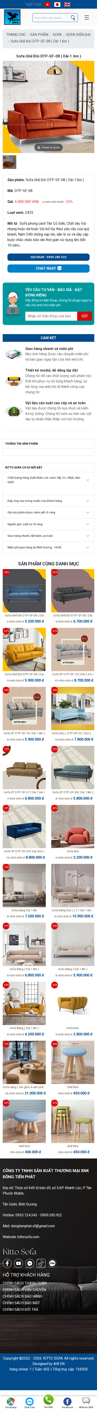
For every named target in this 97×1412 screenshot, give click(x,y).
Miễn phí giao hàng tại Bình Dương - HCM (34, 547)
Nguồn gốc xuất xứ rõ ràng (25, 524)
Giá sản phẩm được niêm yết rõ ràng (31, 512)
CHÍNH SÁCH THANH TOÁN (24, 1283)
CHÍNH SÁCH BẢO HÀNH (22, 1296)
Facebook (67, 1407)
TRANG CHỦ (15, 34)
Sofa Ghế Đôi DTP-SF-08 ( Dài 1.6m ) (40, 41)
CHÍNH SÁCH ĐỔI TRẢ (20, 1309)
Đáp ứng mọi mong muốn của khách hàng (34, 501)
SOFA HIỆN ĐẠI (78, 34)
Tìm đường (10, 1407)
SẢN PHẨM (39, 34)
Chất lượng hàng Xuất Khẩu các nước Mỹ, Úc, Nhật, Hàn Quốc (43, 479)
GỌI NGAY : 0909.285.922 (48, 257)
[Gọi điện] (48, 1399)
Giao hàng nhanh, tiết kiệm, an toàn (30, 535)
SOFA (57, 34)
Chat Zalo (29, 1407)
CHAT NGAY (46, 268)
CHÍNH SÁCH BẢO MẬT (21, 1303)
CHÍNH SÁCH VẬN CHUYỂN (24, 1290)
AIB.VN (59, 1364)
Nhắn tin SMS (86, 1407)
